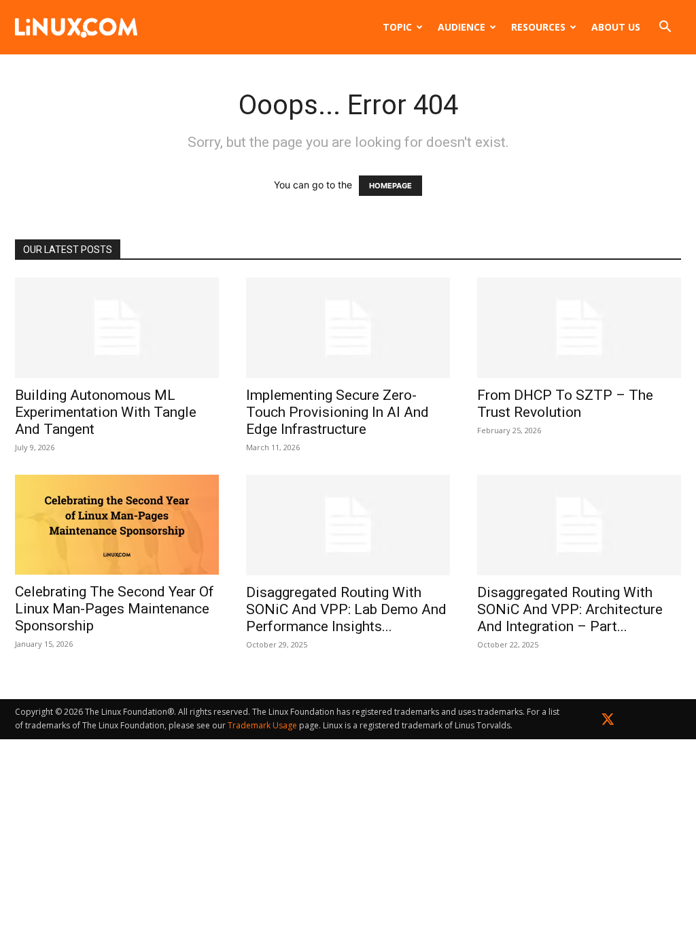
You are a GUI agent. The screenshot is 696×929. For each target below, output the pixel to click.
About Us (615, 26)
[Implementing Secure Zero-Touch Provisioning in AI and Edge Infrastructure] (348, 327)
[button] (664, 28)
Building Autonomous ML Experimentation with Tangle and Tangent (105, 412)
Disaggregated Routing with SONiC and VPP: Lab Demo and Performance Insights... (346, 609)
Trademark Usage (262, 725)
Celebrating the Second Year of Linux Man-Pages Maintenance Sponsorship (114, 609)
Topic (397, 26)
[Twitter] (608, 722)
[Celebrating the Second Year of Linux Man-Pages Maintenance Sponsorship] (117, 525)
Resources (538, 26)
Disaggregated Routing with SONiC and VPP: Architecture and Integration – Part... (570, 609)
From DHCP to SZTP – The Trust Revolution (565, 403)
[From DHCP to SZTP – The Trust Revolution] (579, 327)
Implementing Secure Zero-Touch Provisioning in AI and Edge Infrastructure (337, 412)
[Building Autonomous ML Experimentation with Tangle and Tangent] (117, 327)
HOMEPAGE (390, 185)
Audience (461, 26)
